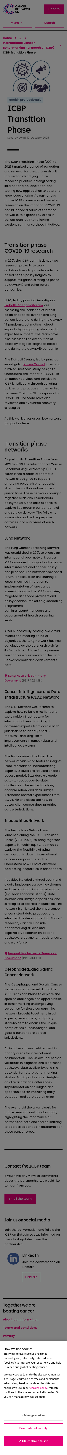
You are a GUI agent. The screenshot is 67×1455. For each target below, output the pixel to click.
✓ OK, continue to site (33, 1441)
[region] (33, 1398)
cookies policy (38, 1388)
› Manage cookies (33, 1415)
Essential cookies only (33, 1428)
